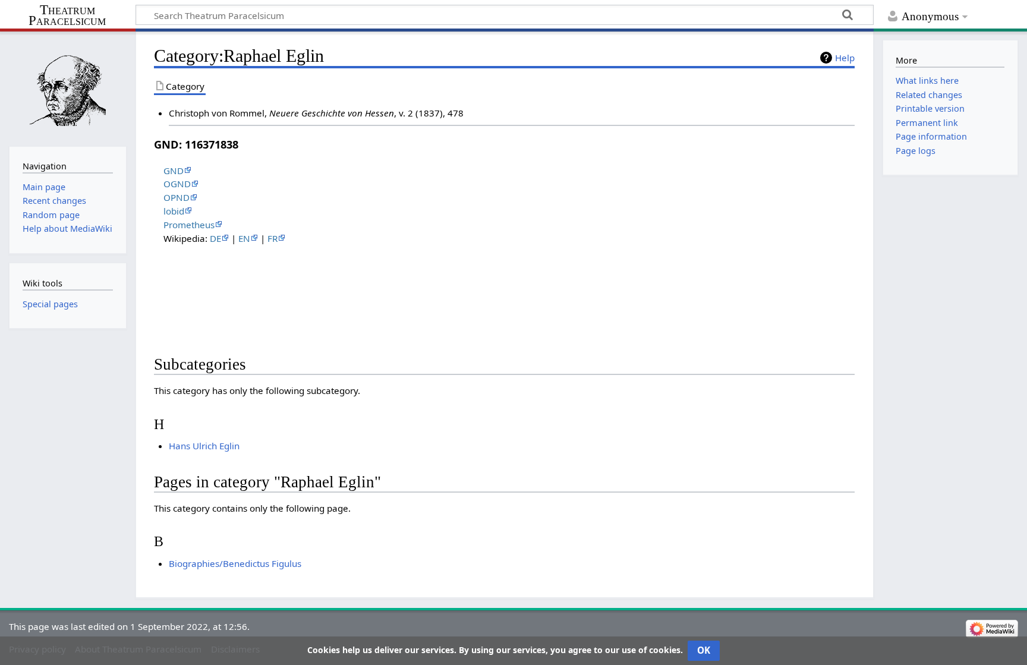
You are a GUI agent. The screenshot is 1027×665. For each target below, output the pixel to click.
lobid (173, 211)
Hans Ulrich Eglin (204, 446)
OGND (177, 184)
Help (845, 58)
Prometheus (189, 225)
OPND (176, 197)
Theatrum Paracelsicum (67, 15)
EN (244, 238)
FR (272, 238)
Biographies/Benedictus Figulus (235, 563)
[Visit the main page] (67, 87)
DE (215, 238)
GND (173, 171)
